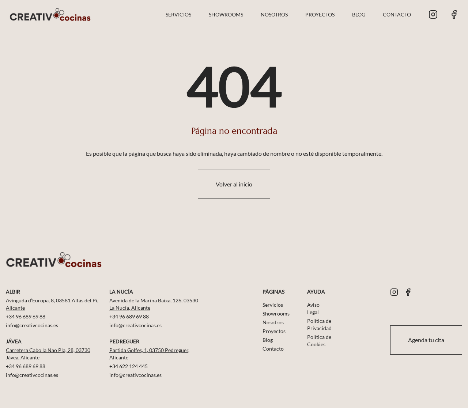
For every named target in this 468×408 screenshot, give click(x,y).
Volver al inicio (234, 184)
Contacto (397, 14)
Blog (358, 14)
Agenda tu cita (426, 339)
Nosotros (274, 14)
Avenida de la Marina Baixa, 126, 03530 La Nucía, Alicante (153, 304)
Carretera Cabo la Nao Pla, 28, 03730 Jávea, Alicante (48, 353)
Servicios (178, 14)
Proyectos (320, 14)
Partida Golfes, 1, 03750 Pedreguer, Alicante (149, 353)
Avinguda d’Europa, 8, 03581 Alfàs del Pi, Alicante (52, 304)
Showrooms (226, 14)
